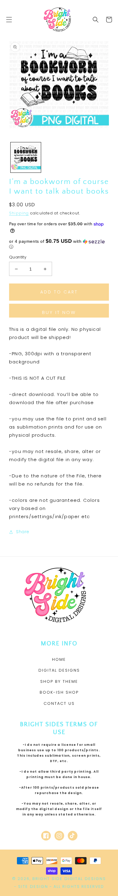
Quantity (17, 257)
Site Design (33, 886)
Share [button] (22, 532)
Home (59, 659)
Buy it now (59, 312)
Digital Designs (59, 670)
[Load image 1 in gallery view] (26, 157)
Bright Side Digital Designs (69, 879)
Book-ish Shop (59, 692)
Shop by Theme (59, 681)
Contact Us (59, 703)
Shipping (19, 213)
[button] (9, 19)
